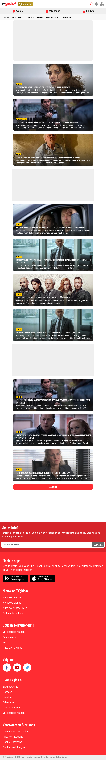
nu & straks (17, 17)
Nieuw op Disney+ (13, 603)
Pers (5, 642)
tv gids (6, 17)
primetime (30, 17)
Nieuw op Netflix (12, 597)
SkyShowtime (10, 687)
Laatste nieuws (52, 17)
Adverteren (9, 702)
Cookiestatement (12, 742)
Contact (7, 692)
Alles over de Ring (12, 647)
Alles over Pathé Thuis (15, 608)
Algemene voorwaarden (16, 731)
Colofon (7, 697)
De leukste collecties (14, 613)
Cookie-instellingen (14, 747)
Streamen (67, 17)
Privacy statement (13, 737)
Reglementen (10, 637)
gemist (40, 17)
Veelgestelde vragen (14, 632)
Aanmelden (98, 545)
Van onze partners (13, 707)
